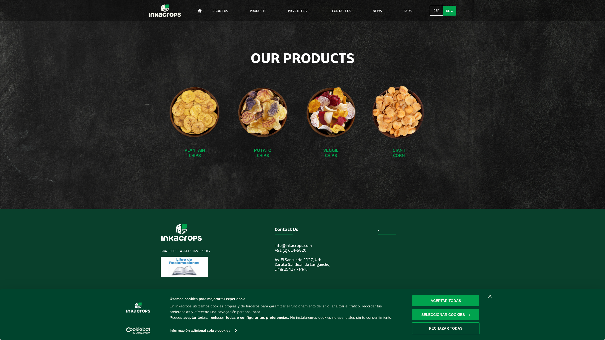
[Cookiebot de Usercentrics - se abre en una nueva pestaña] (138, 330)
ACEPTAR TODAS (446, 301)
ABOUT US (220, 11)
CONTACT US (341, 11)
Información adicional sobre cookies (200, 330)
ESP (436, 11)
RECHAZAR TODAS (445, 328)
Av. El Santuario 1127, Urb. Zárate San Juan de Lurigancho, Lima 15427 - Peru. (302, 264)
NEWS (377, 11)
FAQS (408, 11)
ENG (449, 11)
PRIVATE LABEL (299, 11)
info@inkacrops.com (293, 245)
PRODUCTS (258, 11)
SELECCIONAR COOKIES (443, 315)
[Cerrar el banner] (490, 296)
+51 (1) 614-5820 (290, 250)
